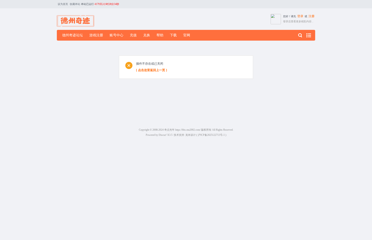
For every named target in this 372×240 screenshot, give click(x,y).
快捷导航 (308, 35)
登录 (300, 16)
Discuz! (163, 134)
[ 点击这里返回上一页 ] (151, 70)
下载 (173, 35)
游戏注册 (96, 35)
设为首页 (63, 4)
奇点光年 (169, 129)
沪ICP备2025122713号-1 (211, 134)
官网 (186, 35)
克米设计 (190, 134)
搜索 (300, 35)
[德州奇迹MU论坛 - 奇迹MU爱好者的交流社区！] (75, 18)
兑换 (146, 35)
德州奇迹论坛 (72, 35)
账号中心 (116, 35)
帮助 (160, 35)
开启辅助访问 (314, 4)
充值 (133, 35)
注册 (311, 16)
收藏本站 (75, 4)
